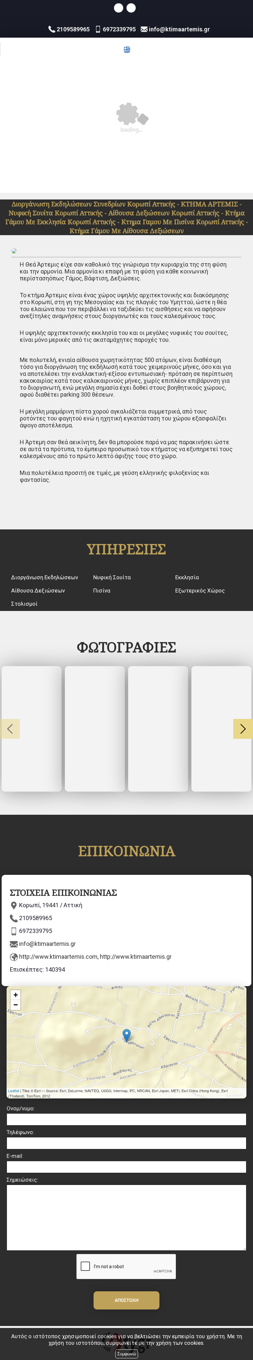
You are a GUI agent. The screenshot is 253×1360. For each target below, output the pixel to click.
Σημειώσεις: (22, 1179)
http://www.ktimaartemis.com (58, 956)
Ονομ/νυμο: (21, 1108)
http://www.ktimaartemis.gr (136, 956)
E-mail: (15, 1156)
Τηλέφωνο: (20, 1132)
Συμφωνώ (126, 1353)
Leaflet (13, 1090)
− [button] (16, 1005)
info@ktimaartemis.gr (47, 943)
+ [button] (16, 995)
